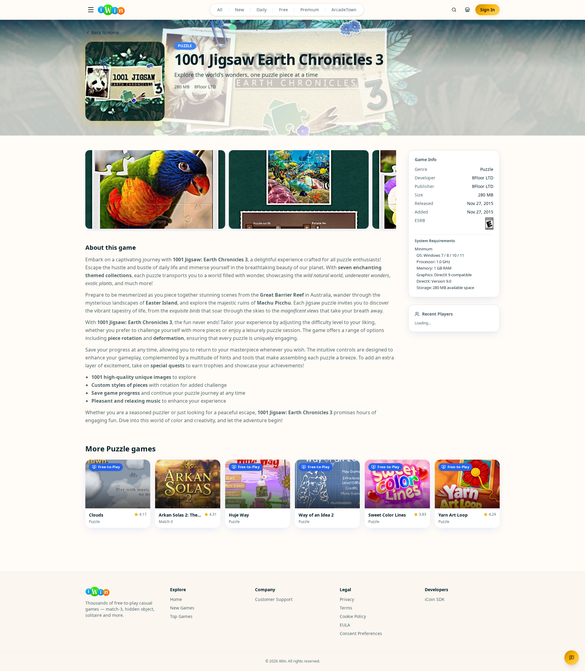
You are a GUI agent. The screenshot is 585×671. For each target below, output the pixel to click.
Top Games (181, 616)
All (219, 9)
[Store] (467, 9)
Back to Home (105, 32)
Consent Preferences (361, 633)
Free (283, 9)
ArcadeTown (344, 9)
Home (176, 599)
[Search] (453, 9)
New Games (182, 608)
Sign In (487, 9)
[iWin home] (111, 9)
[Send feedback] (571, 657)
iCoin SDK (435, 599)
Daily (262, 9)
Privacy (347, 599)
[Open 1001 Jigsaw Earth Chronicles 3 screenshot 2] (299, 189)
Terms (346, 608)
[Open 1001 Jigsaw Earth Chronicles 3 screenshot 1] (155, 189)
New (239, 9)
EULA (345, 625)
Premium (309, 9)
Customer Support (273, 599)
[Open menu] (90, 9)
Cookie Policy (353, 616)
